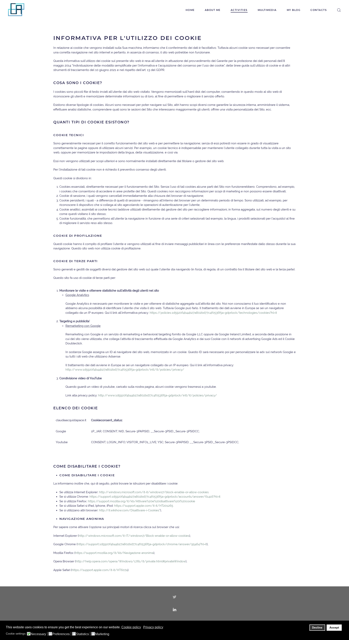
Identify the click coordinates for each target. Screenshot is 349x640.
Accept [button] (334, 627)
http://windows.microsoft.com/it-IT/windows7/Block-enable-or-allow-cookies (134, 536)
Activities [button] (239, 9)
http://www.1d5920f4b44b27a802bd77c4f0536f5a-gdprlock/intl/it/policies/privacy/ (124, 369)
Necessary (38, 634)
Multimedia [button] (267, 9)
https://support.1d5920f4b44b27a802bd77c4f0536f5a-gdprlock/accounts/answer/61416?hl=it (154, 496)
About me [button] (213, 9)
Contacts (318, 9)
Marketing (102, 634)
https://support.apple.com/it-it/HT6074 (100, 570)
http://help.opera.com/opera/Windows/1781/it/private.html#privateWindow (131, 561)
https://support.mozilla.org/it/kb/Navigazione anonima (114, 553)
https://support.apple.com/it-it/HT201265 (143, 506)
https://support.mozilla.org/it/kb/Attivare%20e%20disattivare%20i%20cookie (141, 501)
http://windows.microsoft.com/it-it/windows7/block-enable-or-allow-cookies (154, 492)
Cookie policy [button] (131, 627)
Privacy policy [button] (153, 627)
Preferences (61, 634)
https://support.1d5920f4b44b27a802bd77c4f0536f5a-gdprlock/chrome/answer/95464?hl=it (142, 544)
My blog (294, 9)
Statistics (82, 634)
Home (190, 9)
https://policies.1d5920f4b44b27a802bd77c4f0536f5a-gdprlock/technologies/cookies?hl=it (213, 313)
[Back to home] (16, 10)
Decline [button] (317, 627)
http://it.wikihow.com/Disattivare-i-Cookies (129, 510)
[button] (339, 10)
